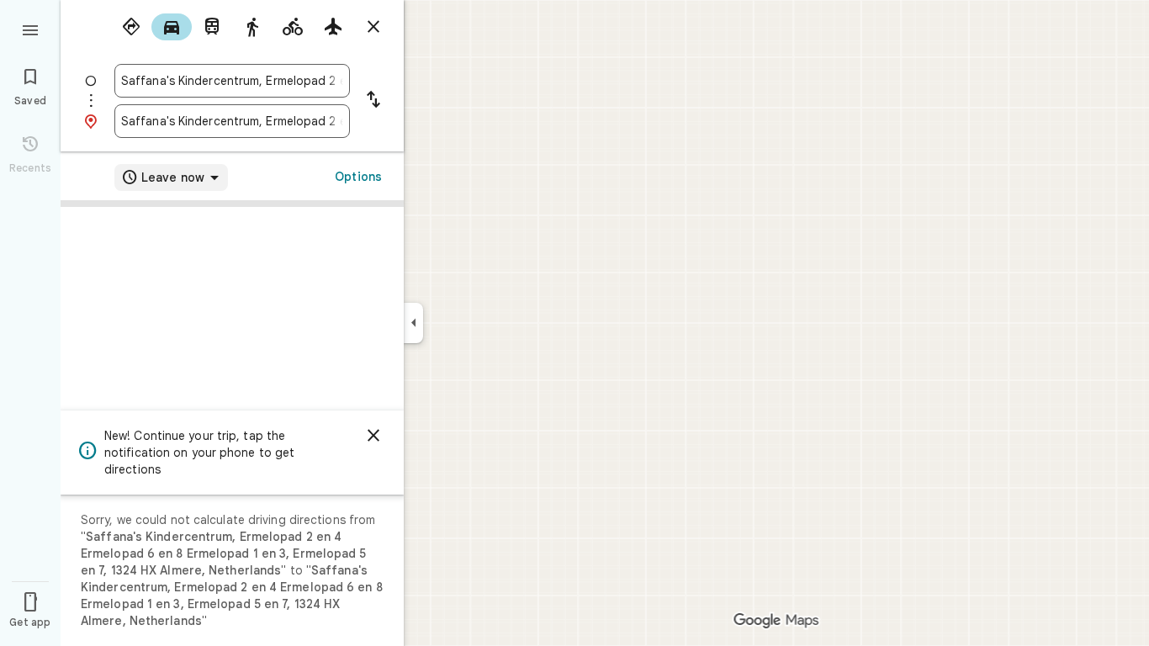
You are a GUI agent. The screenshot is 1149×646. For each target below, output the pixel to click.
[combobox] (232, 81)
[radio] (131, 27)
